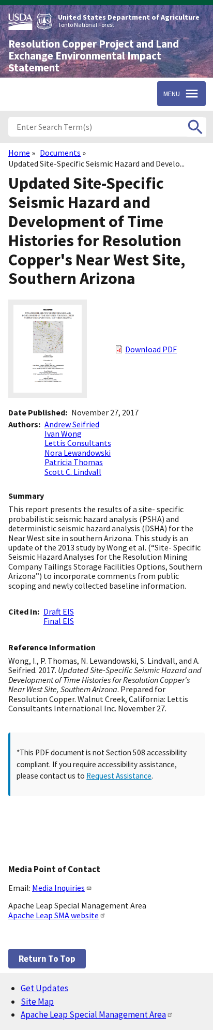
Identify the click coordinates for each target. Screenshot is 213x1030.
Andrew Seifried (71, 424)
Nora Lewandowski (77, 452)
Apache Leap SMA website (53, 915)
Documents (60, 152)
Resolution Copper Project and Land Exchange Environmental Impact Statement (93, 55)
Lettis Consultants (77, 443)
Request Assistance (118, 776)
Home (19, 152)
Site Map (37, 1001)
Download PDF (151, 349)
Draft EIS (58, 611)
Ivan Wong (63, 433)
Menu (171, 93)
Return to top (47, 958)
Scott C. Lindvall (72, 472)
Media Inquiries (58, 888)
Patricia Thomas (73, 462)
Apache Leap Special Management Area (93, 1014)
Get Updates (44, 988)
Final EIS (58, 621)
